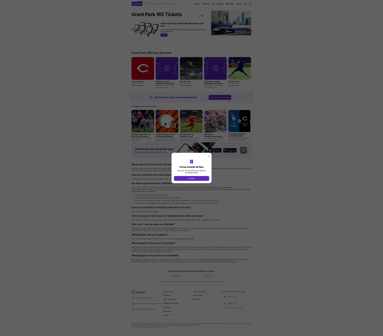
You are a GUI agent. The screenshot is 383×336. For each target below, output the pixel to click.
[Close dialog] (209, 156)
